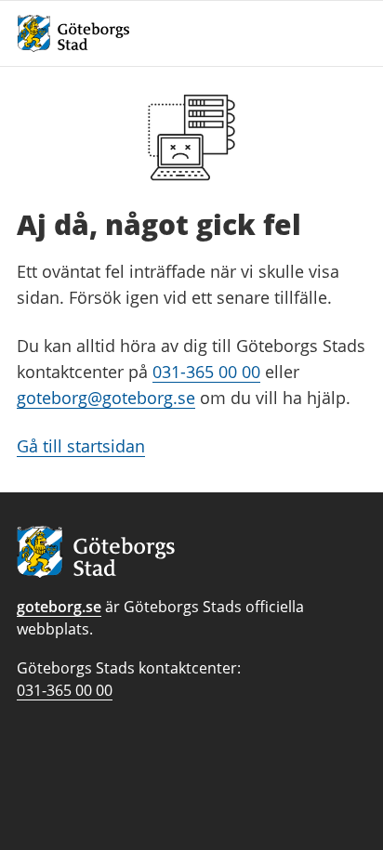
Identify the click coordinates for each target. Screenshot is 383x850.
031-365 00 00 (206, 371)
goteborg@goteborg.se (106, 397)
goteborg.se (59, 606)
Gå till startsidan (81, 446)
